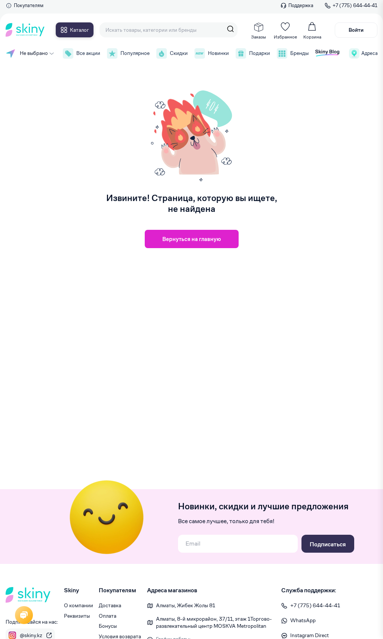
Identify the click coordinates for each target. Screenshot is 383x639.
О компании (78, 605)
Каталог (79, 30)
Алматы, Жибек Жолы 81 (185, 605)
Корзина (312, 37)
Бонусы (108, 626)
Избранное (285, 37)
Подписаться (328, 544)
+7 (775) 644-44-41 (355, 5)
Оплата (107, 615)
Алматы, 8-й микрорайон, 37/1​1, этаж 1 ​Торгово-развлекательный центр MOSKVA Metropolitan (214, 622)
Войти (356, 30)
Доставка (110, 605)
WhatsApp (303, 620)
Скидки (178, 53)
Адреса (369, 53)
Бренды (299, 53)
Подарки (259, 53)
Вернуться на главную (191, 239)
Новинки (218, 53)
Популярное (134, 53)
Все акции (87, 53)
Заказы (258, 37)
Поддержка (300, 5)
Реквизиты (77, 615)
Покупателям (28, 5)
